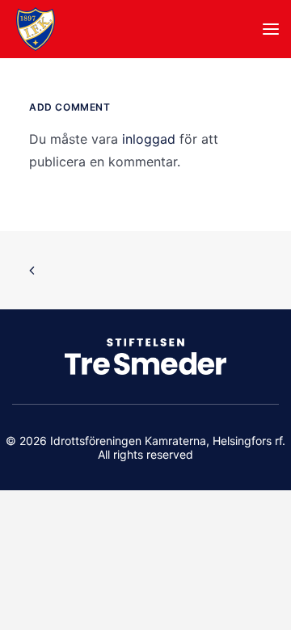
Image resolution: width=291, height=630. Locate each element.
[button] (271, 29)
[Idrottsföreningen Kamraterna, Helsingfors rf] (35, 29)
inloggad (148, 139)
